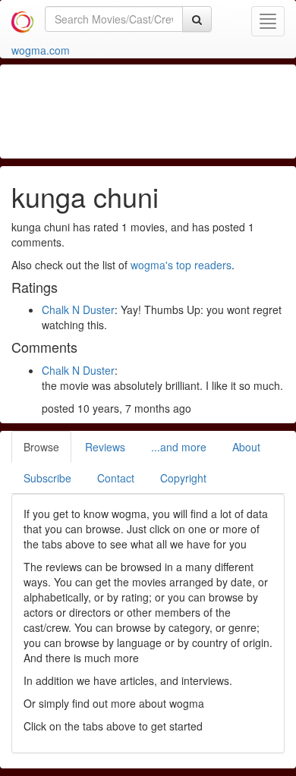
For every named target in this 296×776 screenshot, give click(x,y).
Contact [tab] (115, 477)
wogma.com (40, 50)
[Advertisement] (151, 110)
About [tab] (246, 446)
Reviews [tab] (105, 446)
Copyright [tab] (183, 477)
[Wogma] (22, 19)
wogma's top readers (181, 264)
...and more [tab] (178, 446)
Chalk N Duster (78, 309)
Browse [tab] (41, 446)
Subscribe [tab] (47, 477)
